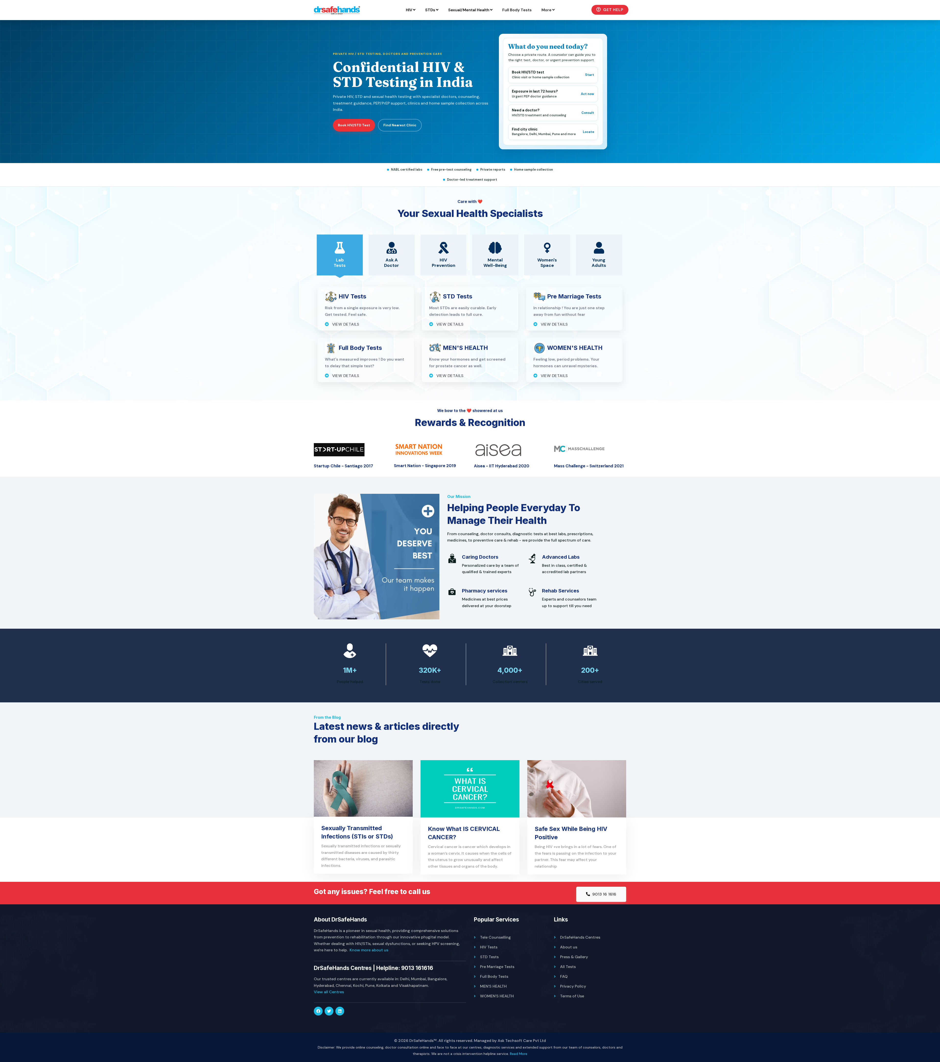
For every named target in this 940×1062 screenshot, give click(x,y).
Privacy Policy (573, 986)
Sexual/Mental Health (468, 9)
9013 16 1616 (603, 894)
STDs (430, 9)
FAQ (564, 976)
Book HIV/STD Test (354, 125)
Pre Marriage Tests (497, 966)
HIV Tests (488, 947)
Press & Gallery (574, 956)
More (546, 9)
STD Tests (489, 956)
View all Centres (329, 991)
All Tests (568, 966)
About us (568, 947)
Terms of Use (572, 996)
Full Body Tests (517, 9)
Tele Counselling (495, 937)
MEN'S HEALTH (493, 986)
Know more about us (369, 950)
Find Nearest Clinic (399, 125)
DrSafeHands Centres (580, 937)
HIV (409, 9)
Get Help (612, 9)
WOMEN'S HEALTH (497, 996)
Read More (518, 1053)
